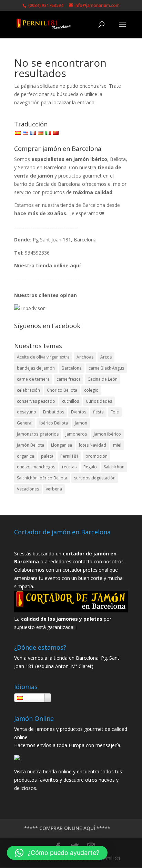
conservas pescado (36, 401)
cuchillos (70, 401)
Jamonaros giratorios (38, 434)
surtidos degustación (94, 478)
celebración (28, 390)
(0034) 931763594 (45, 5)
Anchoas (85, 357)
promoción (96, 456)
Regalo (90, 467)
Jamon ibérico (107, 434)
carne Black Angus (106, 368)
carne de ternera (33, 379)
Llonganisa (61, 445)
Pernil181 (69, 456)
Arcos (106, 357)
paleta (47, 456)
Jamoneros (76, 434)
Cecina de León (103, 379)
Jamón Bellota (30, 445)
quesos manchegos (36, 467)
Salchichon (114, 467)
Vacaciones (28, 489)
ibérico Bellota (53, 423)
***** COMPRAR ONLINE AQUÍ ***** (67, 828)
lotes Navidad (92, 445)
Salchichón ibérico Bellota (42, 478)
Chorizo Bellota (62, 390)
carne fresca (69, 379)
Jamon (81, 423)
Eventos (78, 412)
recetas (69, 467)
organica (25, 456)
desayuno (26, 412)
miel (117, 445)
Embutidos (53, 412)
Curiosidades (99, 401)
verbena (54, 489)
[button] (57, 853)
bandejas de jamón (36, 368)
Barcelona (72, 368)
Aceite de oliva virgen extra (43, 357)
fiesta (98, 412)
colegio (91, 390)
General (24, 423)
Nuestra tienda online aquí (47, 265)
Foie (115, 412)
